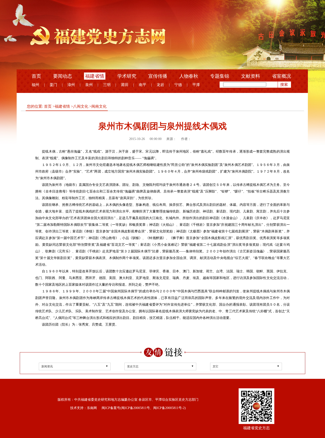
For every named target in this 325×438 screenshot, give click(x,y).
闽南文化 (99, 106)
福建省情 (94, 76)
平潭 (196, 85)
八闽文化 (80, 106)
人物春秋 (188, 76)
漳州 (71, 85)
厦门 (53, 85)
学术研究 (126, 76)
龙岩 (160, 85)
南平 (142, 85)
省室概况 (281, 76)
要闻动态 (62, 76)
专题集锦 (219, 76)
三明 (107, 85)
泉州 (89, 85)
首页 (36, 76)
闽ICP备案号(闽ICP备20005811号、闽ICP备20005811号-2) (144, 408)
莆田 (124, 85)
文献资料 (250, 76)
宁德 (178, 85)
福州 (35, 85)
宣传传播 (157, 76)
